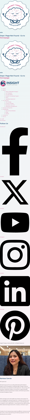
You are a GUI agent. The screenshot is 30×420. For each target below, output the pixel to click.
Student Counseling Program (12, 96)
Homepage (4, 38)
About (4, 90)
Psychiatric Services (10, 104)
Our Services (6, 100)
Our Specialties (9, 94)
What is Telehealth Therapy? (12, 91)
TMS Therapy (8, 102)
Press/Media (5, 109)
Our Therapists (9, 93)
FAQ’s (7, 97)
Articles (7, 113)
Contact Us (5, 115)
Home (4, 88)
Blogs (7, 112)
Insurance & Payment (7, 107)
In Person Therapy (10, 103)
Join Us (4, 116)
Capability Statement (10, 99)
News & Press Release (10, 110)
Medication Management (11, 106)
